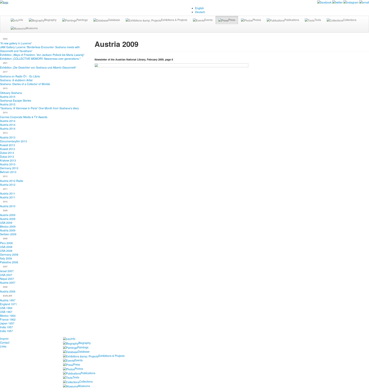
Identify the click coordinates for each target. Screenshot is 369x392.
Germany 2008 (9, 254)
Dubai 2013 (7, 153)
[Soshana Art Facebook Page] (324, 2)
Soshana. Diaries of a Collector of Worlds (25, 84)
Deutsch (200, 12)
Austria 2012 (7, 184)
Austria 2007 (7, 282)
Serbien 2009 (8, 234)
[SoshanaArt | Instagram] (351, 2)
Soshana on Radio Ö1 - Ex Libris (20, 76)
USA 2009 (6, 223)
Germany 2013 (9, 168)
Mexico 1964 (8, 315)
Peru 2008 (6, 243)
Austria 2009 (7, 215)
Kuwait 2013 (7, 145)
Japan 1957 (7, 323)
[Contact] (364, 2)
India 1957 (6, 327)
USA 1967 (6, 312)
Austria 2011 (7, 193)
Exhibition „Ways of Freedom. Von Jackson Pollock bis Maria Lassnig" (42, 55)
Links (3, 346)
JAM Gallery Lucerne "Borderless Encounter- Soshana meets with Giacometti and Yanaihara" (40, 49)
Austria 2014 (7, 121)
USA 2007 (6, 275)
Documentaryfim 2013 (13, 141)
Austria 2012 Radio (11, 181)
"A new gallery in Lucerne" (16, 43)
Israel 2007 (7, 271)
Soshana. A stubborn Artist (16, 80)
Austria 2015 (7, 97)
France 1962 (8, 319)
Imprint (4, 339)
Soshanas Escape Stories (15, 100)
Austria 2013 (7, 137)
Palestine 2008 (9, 262)
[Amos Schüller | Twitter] (337, 2)
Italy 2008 (6, 258)
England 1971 (8, 304)
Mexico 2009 (8, 226)
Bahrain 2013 (8, 172)
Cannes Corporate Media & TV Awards (23, 117)
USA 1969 (6, 308)
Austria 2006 (7, 291)
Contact (4, 342)
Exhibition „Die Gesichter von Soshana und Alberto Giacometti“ (38, 67)
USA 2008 (6, 247)
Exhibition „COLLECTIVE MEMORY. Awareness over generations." (40, 58)
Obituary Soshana (11, 93)
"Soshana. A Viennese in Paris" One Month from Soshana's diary (39, 108)
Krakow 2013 (8, 160)
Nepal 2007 (7, 279)
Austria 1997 (7, 300)
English (199, 8)
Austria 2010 (7, 206)
